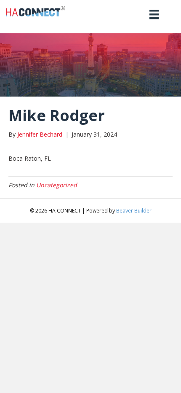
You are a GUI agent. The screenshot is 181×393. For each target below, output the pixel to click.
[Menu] (154, 14)
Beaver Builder (134, 210)
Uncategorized (56, 185)
